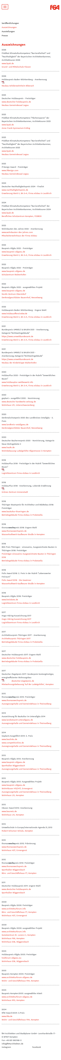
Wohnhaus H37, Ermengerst (14, 850)
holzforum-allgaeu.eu (11, 957)
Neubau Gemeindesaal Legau (15, 105)
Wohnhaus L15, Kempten (13, 795)
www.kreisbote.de (10, 599)
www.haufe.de (8, 447)
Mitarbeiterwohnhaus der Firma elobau (19, 235)
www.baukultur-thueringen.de (15, 511)
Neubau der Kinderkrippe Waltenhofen (19, 362)
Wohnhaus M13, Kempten (13, 1000)
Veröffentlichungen (10, 23)
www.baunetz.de (9, 811)
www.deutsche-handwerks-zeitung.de (19, 401)
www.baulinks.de (9, 739)
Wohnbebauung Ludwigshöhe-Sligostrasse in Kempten (26, 450)
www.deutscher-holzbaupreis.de (16, 101)
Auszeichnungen (9, 27)
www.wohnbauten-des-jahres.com (17, 232)
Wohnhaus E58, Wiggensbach (15, 941)
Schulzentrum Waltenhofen (14, 274)
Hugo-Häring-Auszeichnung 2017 (16, 618)
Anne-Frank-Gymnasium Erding (16, 127)
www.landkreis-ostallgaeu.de (15, 424)
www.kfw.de (7, 1016)
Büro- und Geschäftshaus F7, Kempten (19, 873)
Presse (5, 35)
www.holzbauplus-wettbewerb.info (17, 382)
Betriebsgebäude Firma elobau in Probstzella (22, 514)
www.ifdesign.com (10, 170)
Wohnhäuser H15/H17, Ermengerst (17, 788)
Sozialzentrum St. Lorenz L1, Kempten (18, 934)
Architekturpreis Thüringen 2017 (16, 638)
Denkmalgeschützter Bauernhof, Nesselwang (22, 297)
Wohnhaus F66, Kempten (13, 938)
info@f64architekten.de (12, 1043)
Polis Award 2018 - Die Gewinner (16, 580)
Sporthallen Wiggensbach (13, 765)
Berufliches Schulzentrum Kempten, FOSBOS (21, 216)
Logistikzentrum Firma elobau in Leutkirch (21, 473)
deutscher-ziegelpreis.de (22, 680)
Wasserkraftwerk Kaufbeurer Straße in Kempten (23, 534)
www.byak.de (8, 63)
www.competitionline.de (13, 742)
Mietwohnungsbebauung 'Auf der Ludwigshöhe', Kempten (28, 684)
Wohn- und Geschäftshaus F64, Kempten (20, 980)
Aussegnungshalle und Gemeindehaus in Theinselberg (26, 703)
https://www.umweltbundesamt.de (17, 336)
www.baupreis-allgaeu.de (13, 251)
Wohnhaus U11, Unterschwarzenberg (18, 404)
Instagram (6, 1046)
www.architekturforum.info (14, 908)
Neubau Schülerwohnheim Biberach (18, 85)
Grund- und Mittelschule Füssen (16, 66)
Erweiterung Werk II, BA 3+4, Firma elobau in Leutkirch (26, 193)
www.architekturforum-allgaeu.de (17, 977)
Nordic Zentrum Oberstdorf (14, 293)
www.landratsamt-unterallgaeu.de (17, 719)
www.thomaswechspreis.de (14, 530)
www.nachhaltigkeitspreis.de (15, 189)
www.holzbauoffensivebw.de (14, 313)
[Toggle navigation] (5, 6)
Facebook (36, 1046)
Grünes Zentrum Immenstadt (15, 491)
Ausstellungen (8, 31)
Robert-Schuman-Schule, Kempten (17, 830)
